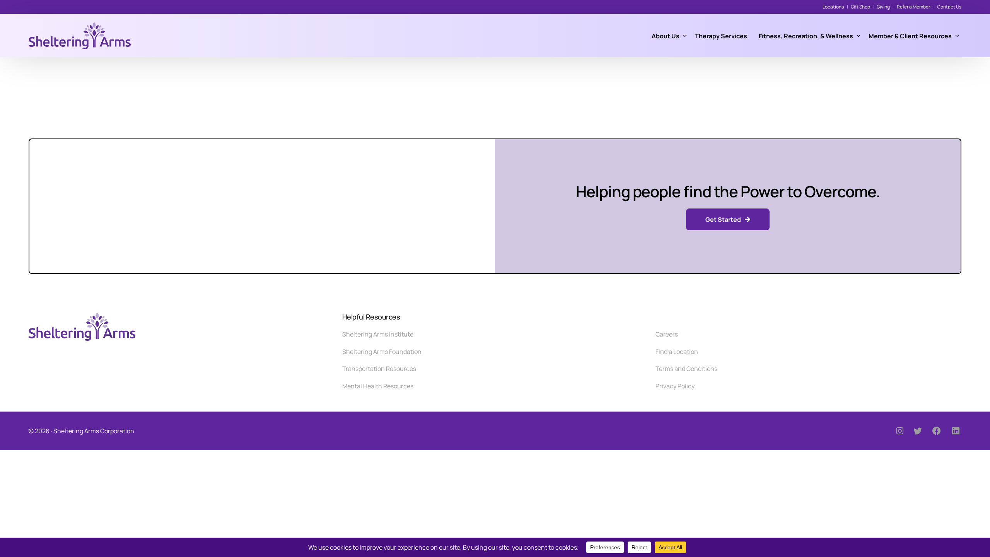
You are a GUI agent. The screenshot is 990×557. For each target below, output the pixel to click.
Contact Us (949, 6)
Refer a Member (913, 6)
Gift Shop (860, 6)
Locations (833, 6)
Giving (883, 6)
